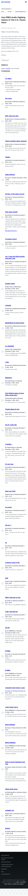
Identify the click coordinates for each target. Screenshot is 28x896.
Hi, (6, 542)
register (8, 68)
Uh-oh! (7, 627)
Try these (8, 78)
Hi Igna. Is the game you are (14, 194)
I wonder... (8, 444)
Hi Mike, (8, 651)
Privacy (9, 884)
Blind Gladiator (10, 742)
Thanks (7, 157)
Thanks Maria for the (12, 409)
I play (7, 362)
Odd (6, 578)
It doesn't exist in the (12, 562)
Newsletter (4, 869)
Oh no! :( (8, 525)
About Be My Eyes (6, 862)
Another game (10, 283)
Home (2, 11)
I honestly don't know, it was (15, 688)
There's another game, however (16, 141)
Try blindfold (9, 346)
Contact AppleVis (5, 874)
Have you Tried (10, 491)
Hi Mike (7, 670)
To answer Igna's (11, 239)
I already (8, 305)
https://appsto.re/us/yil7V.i (11, 230)
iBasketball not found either (14, 323)
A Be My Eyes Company (18, 884)
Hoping (7, 828)
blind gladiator (10, 724)
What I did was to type (12, 597)
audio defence (10, 174)
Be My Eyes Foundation (7, 857)
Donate (3, 859)
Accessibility (23, 882)
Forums (10, 11)
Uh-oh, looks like (11, 425)
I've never (8, 507)
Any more (8, 98)
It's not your (9, 464)
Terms (5, 884)
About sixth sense (11, 789)
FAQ (2, 871)
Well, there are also (11, 116)
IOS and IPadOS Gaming (21, 11)
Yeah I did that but (11, 611)
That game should (11, 212)
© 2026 (17, 882)
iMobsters (8, 377)
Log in (2, 68)
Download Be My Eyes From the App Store (7, 865)
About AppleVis (5, 855)
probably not (9, 810)
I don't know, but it (11, 707)
